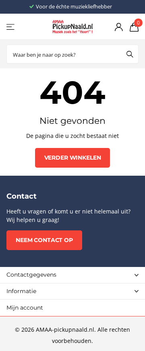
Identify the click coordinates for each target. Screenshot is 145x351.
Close (72, 275)
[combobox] (72, 54)
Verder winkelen (72, 157)
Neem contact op (44, 240)
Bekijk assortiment (11, 26)
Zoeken (130, 54)
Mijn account (24, 307)
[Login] (118, 27)
